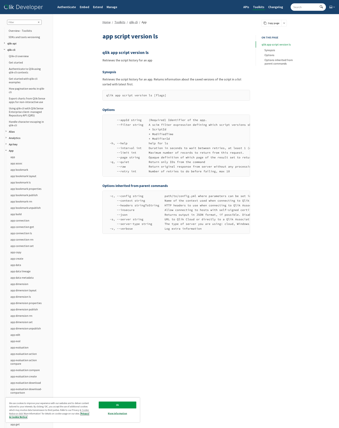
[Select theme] (332, 7)
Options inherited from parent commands (278, 61)
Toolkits (258, 7)
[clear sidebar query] (38, 22)
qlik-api (11, 43)
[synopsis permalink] (100, 72)
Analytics (14, 138)
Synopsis (269, 50)
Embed (84, 7)
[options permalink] (100, 110)
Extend (98, 7)
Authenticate (66, 7)
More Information (117, 413)
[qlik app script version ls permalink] (100, 52)
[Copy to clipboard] (245, 94)
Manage (112, 7)
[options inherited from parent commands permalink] (100, 186)
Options (269, 55)
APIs (246, 7)
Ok (117, 404)
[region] (176, 146)
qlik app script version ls (276, 44)
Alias (12, 131)
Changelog (275, 7)
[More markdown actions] (284, 23)
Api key (13, 144)
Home (106, 22)
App (11, 150)
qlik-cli (11, 49)
